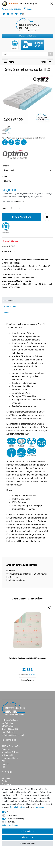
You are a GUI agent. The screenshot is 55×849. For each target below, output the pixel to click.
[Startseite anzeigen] (13, 708)
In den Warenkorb (21, 217)
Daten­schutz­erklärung (17, 807)
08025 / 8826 (13, 9)
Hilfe (4, 767)
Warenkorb (6, 778)
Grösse (4, 176)
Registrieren (6, 784)
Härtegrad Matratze (32, 418)
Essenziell (10, 812)
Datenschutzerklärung (10, 758)
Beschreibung (8, 300)
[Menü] (5, 62)
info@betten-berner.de (22, 280)
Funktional (11, 821)
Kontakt (6, 312)
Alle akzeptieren (27, 831)
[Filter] (50, 62)
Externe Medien (12, 815)
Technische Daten (9, 306)
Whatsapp (29, 9)
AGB (3, 761)
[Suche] (50, 54)
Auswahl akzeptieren (27, 843)
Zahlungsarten (7, 749)
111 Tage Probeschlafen (10, 746)
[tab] (27, 300)
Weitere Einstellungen (10, 825)
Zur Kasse (5, 781)
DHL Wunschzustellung (15, 818)
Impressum (40, 807)
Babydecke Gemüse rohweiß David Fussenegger (27, 658)
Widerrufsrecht (7, 755)
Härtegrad (5, 165)
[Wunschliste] (16, 14)
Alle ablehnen (27, 837)
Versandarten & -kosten (10, 752)
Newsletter (6, 764)
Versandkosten (19, 201)
